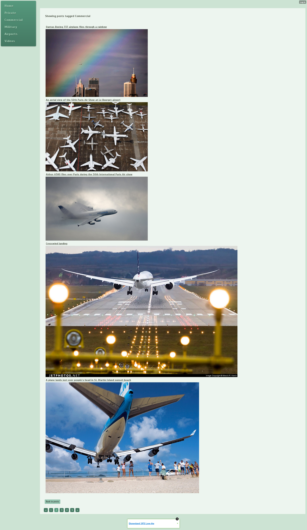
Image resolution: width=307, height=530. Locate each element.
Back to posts (52, 501)
